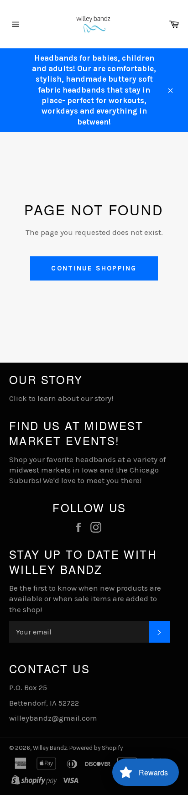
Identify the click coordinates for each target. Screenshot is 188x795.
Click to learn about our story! (61, 398)
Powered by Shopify (96, 747)
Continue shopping (93, 268)
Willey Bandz (50, 747)
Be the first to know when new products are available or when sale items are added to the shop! (85, 598)
